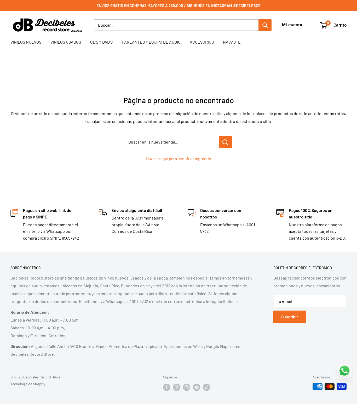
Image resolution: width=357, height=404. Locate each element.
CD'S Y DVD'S (101, 41)
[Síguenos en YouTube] (196, 387)
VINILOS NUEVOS (25, 41)
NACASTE (232, 41)
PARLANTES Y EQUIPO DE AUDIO (151, 41)
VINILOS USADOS (65, 41)
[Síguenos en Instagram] (186, 387)
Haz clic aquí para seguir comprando (178, 158)
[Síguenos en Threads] (176, 387)
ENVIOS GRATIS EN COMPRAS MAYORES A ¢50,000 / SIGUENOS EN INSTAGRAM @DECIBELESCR (178, 5)
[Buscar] (265, 25)
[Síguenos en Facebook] (166, 387)
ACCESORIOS (202, 41)
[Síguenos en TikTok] (206, 387)
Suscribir (289, 316)
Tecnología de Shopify (27, 384)
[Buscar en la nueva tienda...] (225, 142)
